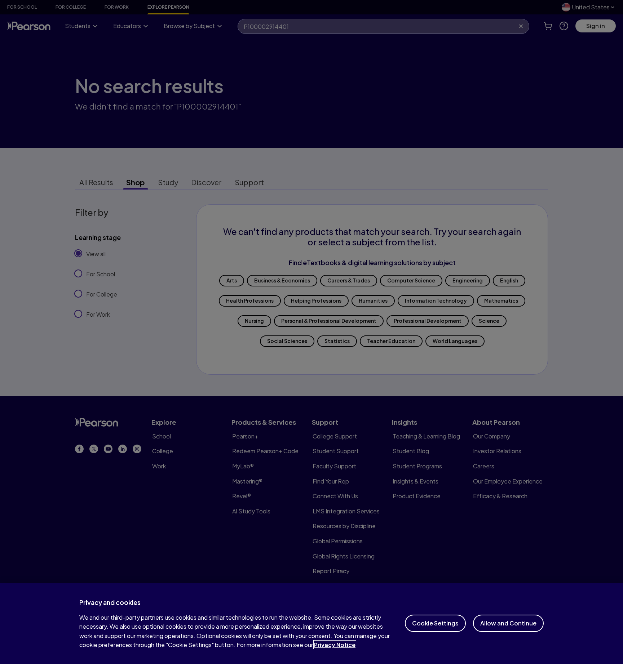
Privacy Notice (334, 645)
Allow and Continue (508, 623)
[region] (311, 623)
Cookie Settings (435, 623)
